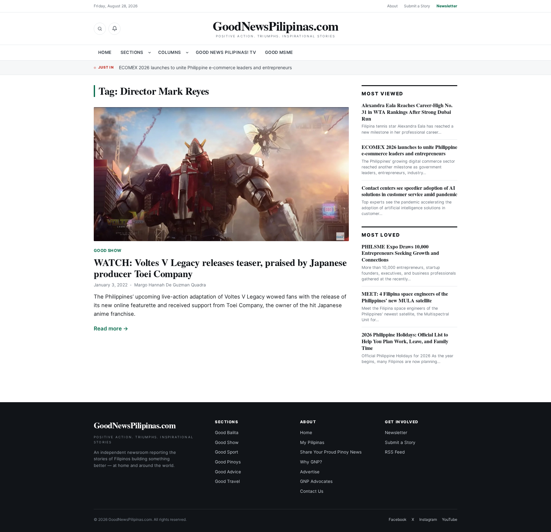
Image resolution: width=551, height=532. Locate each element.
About (392, 6)
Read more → (111, 328)
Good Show (107, 250)
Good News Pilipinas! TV (226, 52)
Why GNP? (311, 461)
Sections (132, 52)
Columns (169, 52)
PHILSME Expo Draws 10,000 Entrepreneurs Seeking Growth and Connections (400, 253)
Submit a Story (417, 6)
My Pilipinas (312, 442)
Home (105, 52)
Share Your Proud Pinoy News (331, 451)
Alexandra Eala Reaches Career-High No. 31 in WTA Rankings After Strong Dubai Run (407, 111)
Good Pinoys (228, 461)
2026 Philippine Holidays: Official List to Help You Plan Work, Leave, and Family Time (405, 341)
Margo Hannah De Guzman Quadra (170, 284)
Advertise (310, 471)
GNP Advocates (316, 481)
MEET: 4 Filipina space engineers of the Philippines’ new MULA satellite (405, 297)
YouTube (449, 519)
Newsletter (447, 6)
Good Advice (228, 471)
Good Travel (227, 481)
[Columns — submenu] (187, 52)
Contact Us (311, 491)
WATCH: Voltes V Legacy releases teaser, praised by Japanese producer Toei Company (220, 267)
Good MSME (279, 52)
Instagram (428, 519)
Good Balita (227, 432)
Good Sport (226, 451)
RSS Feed (395, 451)
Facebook (398, 519)
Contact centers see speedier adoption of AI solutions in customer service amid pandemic (409, 191)
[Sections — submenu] (149, 52)
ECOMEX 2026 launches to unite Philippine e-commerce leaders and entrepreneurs (205, 67)
